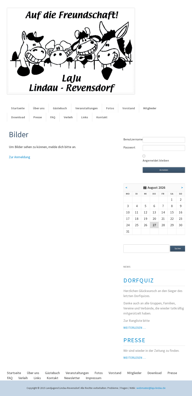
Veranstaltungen (86, 108)
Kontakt (101, 117)
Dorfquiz (138, 280)
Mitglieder (149, 108)
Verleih (68, 117)
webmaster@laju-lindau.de (151, 388)
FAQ (52, 117)
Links (84, 117)
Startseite (18, 108)
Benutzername (133, 139)
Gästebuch (60, 108)
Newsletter (72, 378)
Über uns (38, 108)
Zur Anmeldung (19, 157)
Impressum (93, 378)
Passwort (129, 147)
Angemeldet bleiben (156, 160)
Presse (37, 117)
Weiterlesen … (134, 327)
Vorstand (128, 108)
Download (18, 117)
